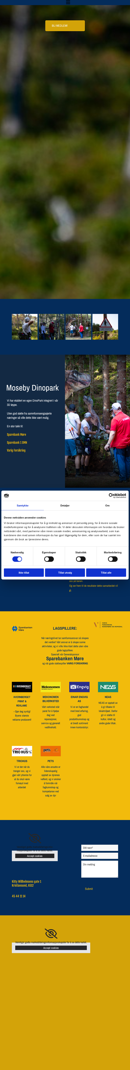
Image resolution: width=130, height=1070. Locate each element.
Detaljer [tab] (65, 505)
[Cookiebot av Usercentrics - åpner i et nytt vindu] (111, 495)
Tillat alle (106, 572)
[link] (34, 838)
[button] (68, 2)
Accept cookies (34, 856)
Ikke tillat (24, 572)
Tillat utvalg (65, 572)
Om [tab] (107, 505)
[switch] (49, 559)
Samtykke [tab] (22, 505)
